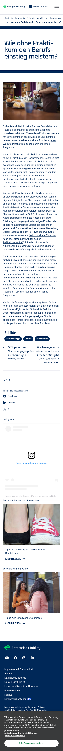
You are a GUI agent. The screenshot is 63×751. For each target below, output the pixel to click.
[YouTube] (6, 657)
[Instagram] (23, 657)
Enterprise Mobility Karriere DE (19, 496)
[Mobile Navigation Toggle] (56, 6)
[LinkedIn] (32, 657)
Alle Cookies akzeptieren (31, 743)
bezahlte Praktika (42, 309)
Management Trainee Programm (26, 313)
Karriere (28, 339)
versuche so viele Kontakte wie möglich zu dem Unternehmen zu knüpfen (30, 284)
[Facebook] (15, 657)
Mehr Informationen (15, 735)
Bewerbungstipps (13, 339)
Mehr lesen (13, 558)
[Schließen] (57, 717)
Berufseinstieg (42, 339)
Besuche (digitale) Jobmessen (31, 277)
